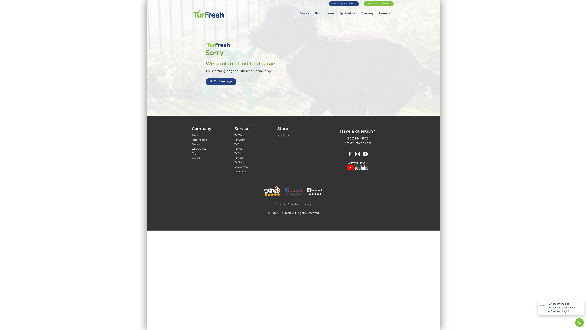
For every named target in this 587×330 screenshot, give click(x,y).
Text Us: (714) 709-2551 (379, 4)
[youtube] (365, 154)
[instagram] (357, 154)
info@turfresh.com (357, 143)
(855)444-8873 (358, 138)
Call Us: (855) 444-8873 (344, 4)
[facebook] (349, 154)
